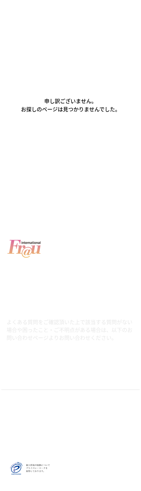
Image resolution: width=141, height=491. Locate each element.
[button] (70, 137)
